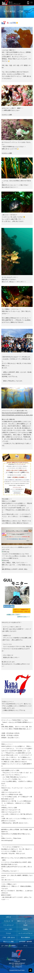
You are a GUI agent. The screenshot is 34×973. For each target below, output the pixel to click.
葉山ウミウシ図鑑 (8, 941)
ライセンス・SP (8, 921)
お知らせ (8, 917)
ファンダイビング (8, 925)
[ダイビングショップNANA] (17, 2)
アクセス (8, 933)
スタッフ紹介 (8, 929)
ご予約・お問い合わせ (8, 937)
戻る (17, 913)
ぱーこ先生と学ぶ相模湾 (8, 945)
